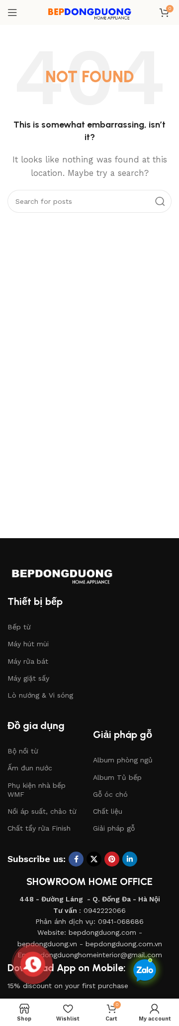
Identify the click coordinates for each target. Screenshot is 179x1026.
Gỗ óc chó (110, 794)
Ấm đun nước (29, 768)
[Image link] (72, 573)
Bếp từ (19, 627)
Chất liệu (107, 811)
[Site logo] (89, 11)
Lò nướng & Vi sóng (40, 695)
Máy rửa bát (27, 661)
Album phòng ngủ (123, 760)
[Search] (160, 201)
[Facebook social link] (76, 859)
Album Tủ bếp (117, 777)
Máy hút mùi (28, 644)
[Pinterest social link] (111, 859)
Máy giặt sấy (28, 678)
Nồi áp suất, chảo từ (42, 811)
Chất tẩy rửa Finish (39, 828)
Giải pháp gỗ (114, 828)
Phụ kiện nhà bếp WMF (36, 789)
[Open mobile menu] (12, 12)
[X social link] (94, 859)
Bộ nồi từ (22, 751)
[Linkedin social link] (129, 859)
